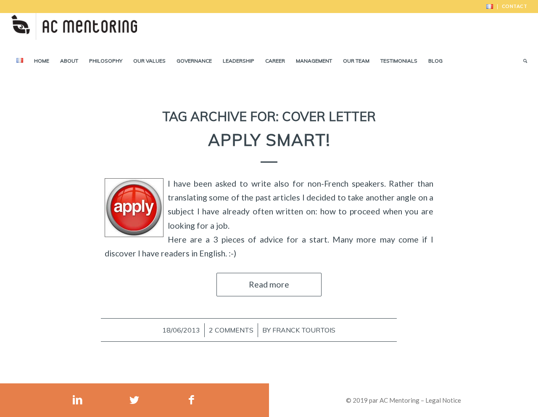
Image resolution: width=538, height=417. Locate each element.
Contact (514, 6)
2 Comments (231, 330)
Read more (269, 284)
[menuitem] (490, 6)
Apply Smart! (269, 140)
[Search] (522, 60)
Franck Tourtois (303, 330)
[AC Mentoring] (74, 31)
